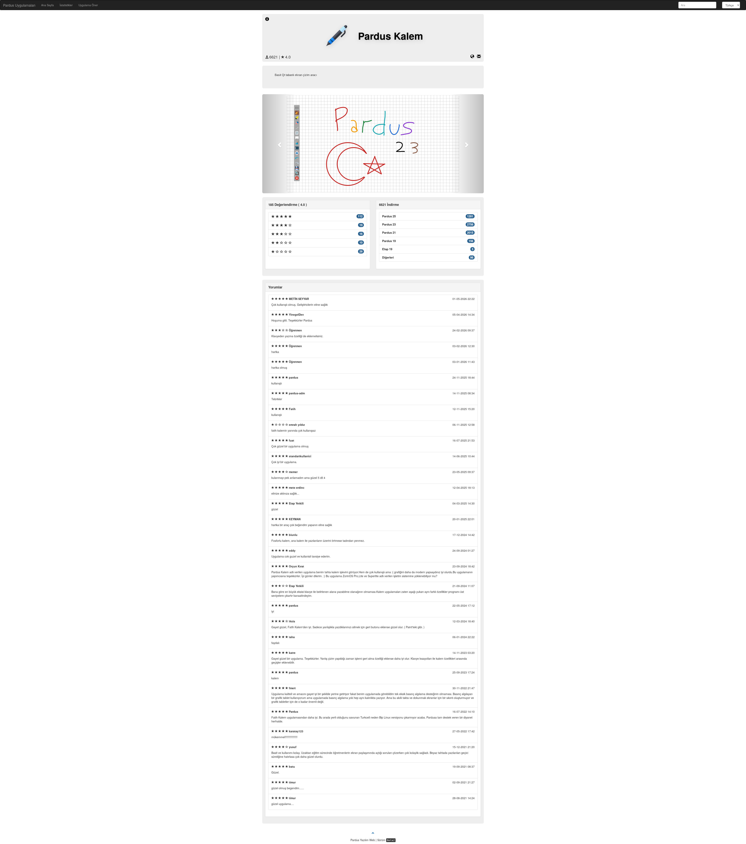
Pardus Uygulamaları (19, 5)
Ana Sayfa (47, 5)
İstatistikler (66, 5)
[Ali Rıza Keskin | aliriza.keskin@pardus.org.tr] (479, 57)
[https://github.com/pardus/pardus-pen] (473, 57)
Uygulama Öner (88, 5)
